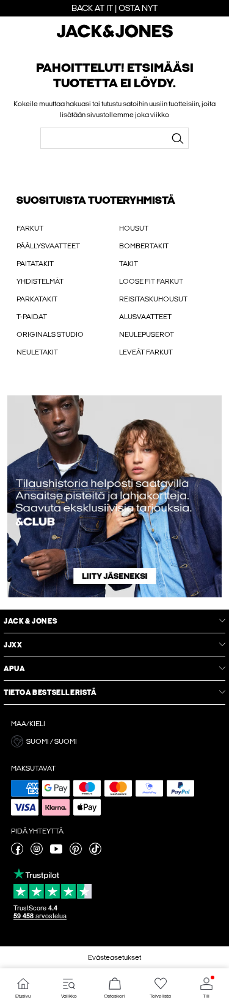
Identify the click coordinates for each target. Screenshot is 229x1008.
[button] (114, 741)
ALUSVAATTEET (145, 316)
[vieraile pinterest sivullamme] (76, 852)
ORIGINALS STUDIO (50, 334)
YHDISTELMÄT (40, 281)
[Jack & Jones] (115, 36)
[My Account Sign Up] (114, 496)
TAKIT (128, 263)
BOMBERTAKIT (144, 246)
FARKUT (29, 228)
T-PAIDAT (31, 316)
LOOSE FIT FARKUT (151, 281)
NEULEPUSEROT (146, 334)
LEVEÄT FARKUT (146, 352)
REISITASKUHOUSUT (153, 299)
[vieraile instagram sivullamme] (37, 852)
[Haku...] (177, 138)
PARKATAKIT (36, 299)
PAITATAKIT (35, 263)
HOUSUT (133, 228)
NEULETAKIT (37, 352)
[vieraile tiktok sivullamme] (95, 852)
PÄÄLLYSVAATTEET (48, 246)
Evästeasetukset (114, 957)
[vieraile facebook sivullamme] (17, 852)
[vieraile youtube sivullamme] (56, 852)
